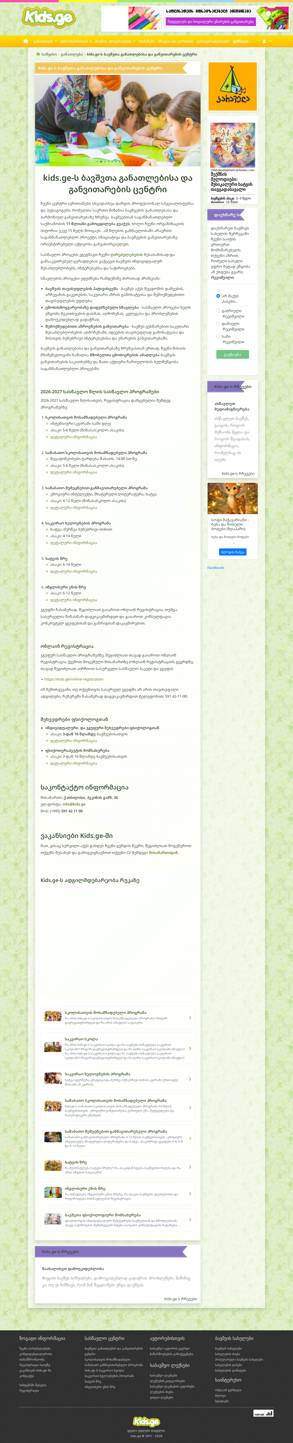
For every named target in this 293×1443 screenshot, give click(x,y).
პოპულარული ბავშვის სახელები (239, 1359)
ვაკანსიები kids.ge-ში (35, 1370)
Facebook (215, 567)
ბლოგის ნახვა (232, 552)
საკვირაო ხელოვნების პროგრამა (109, 1376)
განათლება (72, 54)
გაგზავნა (232, 354)
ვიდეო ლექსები (161, 1397)
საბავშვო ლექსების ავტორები (172, 1386)
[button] (266, 41)
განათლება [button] (44, 41)
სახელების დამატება (230, 1370)
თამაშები (147, 41)
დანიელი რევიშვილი (233, 326)
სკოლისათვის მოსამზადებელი (107, 1359)
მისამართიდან (163, 852)
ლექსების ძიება (161, 1392)
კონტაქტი (26, 1376)
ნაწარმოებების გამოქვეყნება (171, 1354)
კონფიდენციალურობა (35, 1354)
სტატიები (222, 1401)
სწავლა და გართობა (175, 41)
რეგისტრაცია (29, 1390)
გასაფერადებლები (213, 41)
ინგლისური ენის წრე (100, 1387)
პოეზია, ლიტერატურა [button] (114, 41)
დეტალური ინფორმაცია (73, 436)
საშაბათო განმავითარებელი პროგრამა (114, 1365)
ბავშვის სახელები (228, 1348)
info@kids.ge (73, 804)
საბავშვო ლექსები (163, 1375)
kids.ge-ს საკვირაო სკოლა (104, 1370)
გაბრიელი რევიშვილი (233, 313)
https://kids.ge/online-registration (73, 679)
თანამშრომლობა (32, 1359)
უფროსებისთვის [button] (74, 41)
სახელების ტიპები (228, 1365)
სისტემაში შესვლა (32, 1385)
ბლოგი (220, 1395)
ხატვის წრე (93, 1381)
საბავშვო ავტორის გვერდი (170, 1348)
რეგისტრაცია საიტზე (34, 1365)
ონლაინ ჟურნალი (228, 1390)
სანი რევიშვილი (233, 339)
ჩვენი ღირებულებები (35, 1348)
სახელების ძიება (227, 1354)
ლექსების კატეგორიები (167, 1381)
